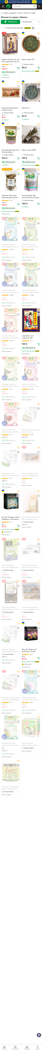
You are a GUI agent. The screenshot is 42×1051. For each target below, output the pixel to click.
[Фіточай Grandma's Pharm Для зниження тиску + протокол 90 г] (31, 501)
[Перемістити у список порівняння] (18, 38)
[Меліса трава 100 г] (31, 44)
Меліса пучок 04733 (29, 150)
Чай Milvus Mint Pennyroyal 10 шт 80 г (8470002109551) (29, 744)
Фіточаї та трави (29, 13)
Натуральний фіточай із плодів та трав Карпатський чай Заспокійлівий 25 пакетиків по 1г (10, 109)
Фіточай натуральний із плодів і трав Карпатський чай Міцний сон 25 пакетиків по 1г (31, 475)
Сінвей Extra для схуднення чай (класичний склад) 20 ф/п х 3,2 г (31, 337)
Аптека (20, 13)
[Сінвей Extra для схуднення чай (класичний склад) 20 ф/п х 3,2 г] (31, 320)
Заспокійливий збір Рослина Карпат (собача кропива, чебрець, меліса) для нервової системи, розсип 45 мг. (31, 197)
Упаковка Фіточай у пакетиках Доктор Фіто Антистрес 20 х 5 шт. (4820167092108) (30, 246)
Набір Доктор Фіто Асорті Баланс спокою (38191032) (31, 431)
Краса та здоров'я (10, 13)
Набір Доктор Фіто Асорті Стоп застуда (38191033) (11, 698)
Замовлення (15, 1049)
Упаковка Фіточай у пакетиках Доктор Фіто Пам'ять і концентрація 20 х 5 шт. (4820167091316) (11, 386)
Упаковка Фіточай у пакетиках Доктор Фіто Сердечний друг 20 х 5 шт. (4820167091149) (10, 431)
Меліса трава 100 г (28, 59)
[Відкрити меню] (3, 6)
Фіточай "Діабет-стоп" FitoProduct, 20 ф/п (29, 650)
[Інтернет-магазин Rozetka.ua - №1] (8, 6)
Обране (37, 1049)
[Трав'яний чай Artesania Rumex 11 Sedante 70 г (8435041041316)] (11, 771)
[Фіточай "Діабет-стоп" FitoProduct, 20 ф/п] (31, 634)
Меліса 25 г (26, 108)
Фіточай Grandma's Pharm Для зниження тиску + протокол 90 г (31, 518)
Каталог (4, 1049)
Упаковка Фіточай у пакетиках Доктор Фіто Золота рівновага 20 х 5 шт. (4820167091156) (10, 744)
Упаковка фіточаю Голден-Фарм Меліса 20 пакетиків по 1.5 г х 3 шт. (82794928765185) (10, 651)
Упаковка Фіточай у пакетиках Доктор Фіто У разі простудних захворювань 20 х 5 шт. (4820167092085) (31, 699)
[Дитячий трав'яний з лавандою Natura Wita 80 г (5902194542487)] (11, 592)
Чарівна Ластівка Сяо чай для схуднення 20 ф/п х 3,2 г (10, 61)
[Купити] (18, 68)
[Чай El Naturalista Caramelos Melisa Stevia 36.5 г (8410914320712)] (11, 550)
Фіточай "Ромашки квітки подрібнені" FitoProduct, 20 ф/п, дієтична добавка (11, 518)
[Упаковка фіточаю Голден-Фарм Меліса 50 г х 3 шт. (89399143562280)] (11, 458)
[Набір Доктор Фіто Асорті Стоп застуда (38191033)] (11, 682)
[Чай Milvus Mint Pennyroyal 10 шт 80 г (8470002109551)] (31, 727)
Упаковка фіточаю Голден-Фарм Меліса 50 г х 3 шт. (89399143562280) (11, 475)
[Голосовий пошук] (35, 6)
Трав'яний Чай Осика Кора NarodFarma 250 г (10, 196)
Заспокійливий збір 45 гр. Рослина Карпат (11, 151)
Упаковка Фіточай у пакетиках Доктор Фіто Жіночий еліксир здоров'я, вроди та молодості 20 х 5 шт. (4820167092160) (30, 386)
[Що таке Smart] (33, 28)
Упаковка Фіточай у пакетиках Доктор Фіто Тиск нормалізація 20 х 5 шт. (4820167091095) (10, 337)
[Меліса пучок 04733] (31, 134)
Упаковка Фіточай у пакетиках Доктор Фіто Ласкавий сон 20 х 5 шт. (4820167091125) (10, 292)
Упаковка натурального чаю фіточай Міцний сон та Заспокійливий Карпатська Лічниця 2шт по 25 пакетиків (30, 609)
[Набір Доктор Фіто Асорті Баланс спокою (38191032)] (31, 414)
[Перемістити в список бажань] (18, 33)
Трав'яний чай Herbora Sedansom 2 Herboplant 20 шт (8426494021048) (30, 567)
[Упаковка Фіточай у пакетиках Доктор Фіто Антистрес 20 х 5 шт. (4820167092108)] (31, 229)
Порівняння (27, 1049)
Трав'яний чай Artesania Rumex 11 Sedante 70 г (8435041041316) (10, 788)
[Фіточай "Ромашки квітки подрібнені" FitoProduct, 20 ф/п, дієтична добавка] (11, 501)
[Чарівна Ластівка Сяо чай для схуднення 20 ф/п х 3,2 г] (11, 44)
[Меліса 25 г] (31, 92)
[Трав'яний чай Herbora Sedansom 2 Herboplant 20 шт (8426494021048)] (31, 550)
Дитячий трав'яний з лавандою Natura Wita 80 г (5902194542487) (11, 609)
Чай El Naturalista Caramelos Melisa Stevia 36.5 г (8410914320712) (10, 567)
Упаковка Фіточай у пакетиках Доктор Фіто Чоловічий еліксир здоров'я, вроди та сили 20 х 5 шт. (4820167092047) (10, 246)
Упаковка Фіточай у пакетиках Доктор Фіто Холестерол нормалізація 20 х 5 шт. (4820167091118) (31, 292)
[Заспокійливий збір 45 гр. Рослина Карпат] (11, 134)
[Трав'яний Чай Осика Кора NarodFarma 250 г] (11, 180)
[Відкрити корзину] (39, 6)
